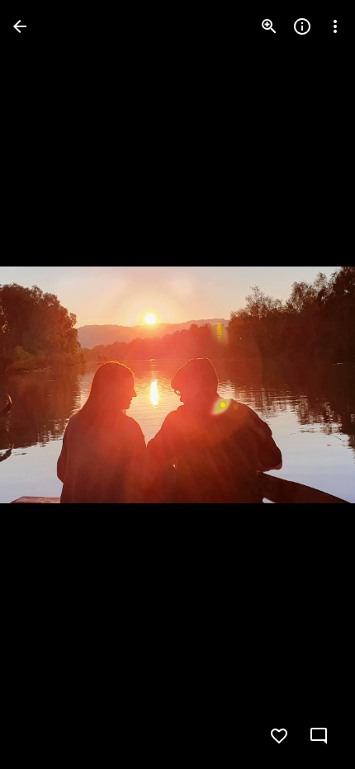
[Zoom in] (269, 26)
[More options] (335, 26)
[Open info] (302, 26)
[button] (46, 384)
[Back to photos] (20, 26)
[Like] (279, 736)
